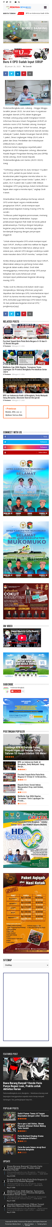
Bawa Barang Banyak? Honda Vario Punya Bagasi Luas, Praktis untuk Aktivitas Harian (22, 1086)
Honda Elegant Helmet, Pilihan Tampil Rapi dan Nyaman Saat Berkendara (25, 1205)
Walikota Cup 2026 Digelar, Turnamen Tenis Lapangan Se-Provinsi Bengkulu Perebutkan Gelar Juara (24, 1193)
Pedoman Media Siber (13, 1224)
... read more (43, 1174)
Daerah (28, 66)
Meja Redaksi (29, 1224)
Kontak (27, 1225)
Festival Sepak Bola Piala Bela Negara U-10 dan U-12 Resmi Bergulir (27, 1180)
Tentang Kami (42, 1224)
